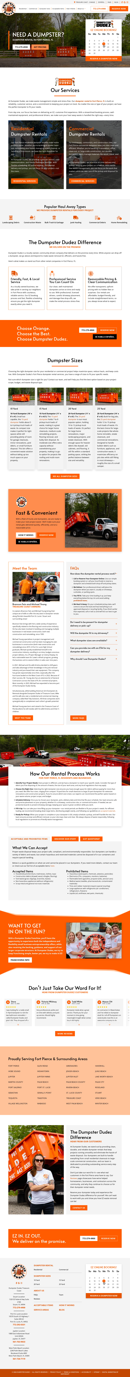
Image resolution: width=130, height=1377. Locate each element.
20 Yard (37, 1284)
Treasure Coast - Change (85, 2)
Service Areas (41, 1309)
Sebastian (13, 1093)
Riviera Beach (72, 1087)
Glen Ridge (42, 1066)
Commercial (33, 9)
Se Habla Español (104, 336)
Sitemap (97, 1372)
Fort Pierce (13, 1066)
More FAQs (78, 718)
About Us (81, 9)
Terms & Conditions (71, 1372)
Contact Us (79, 1208)
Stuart (98, 1093)
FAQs (109, 2)
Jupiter (11, 1076)
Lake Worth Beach (104, 1076)
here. (52, 866)
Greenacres (71, 1066)
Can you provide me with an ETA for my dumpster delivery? (90, 649)
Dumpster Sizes (44, 9)
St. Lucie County (74, 1093)
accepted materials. (108, 811)
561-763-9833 (19, 1341)
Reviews (73, 1178)
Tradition (42, 1098)
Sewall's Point (44, 1093)
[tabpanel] (26, 288)
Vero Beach (100, 1098)
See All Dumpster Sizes (65, 476)
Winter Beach (101, 1103)
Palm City (99, 1082)
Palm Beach (42, 1082)
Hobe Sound (14, 1071)
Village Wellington (17, 1103)
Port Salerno (15, 1087)
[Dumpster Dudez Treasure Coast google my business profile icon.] (125, 2)
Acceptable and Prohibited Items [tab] (29, 839)
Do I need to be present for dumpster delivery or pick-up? (89, 623)
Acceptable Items (58, 9)
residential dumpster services (36, 142)
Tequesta (12, 1098)
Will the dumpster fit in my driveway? (89, 632)
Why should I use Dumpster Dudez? (88, 658)
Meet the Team (23, 718)
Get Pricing (40, 47)
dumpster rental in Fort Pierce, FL (90, 101)
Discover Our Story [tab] (65, 839)
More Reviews (64, 1033)
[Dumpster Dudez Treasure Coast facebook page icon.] (122, 2)
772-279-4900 (19, 1307)
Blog (116, 2)
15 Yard (62, 1280)
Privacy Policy (55, 1372)
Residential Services (24, 181)
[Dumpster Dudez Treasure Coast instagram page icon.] (127, 2)
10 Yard (37, 1280)
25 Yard (62, 1284)
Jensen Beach (72, 1071)
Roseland (100, 1087)
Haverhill (100, 1066)
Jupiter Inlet (72, 1076)
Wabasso (41, 1103)
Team (61, 1295)
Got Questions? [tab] (91, 839)
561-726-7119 (19, 1358)
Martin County (15, 1082)
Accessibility (86, 1372)
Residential (23, 9)
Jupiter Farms (43, 1076)
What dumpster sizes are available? (88, 640)
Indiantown (43, 1071)
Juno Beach (100, 1071)
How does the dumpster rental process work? (93, 573)
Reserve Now (119, 8)
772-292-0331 (19, 1324)
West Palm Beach (74, 1103)
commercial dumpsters (88, 145)
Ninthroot (65, 1374)
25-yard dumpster (108, 419)
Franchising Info (20, 960)
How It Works (70, 9)
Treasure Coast (73, 1098)
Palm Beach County (75, 1082)
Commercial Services (82, 181)
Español (101, 2)
